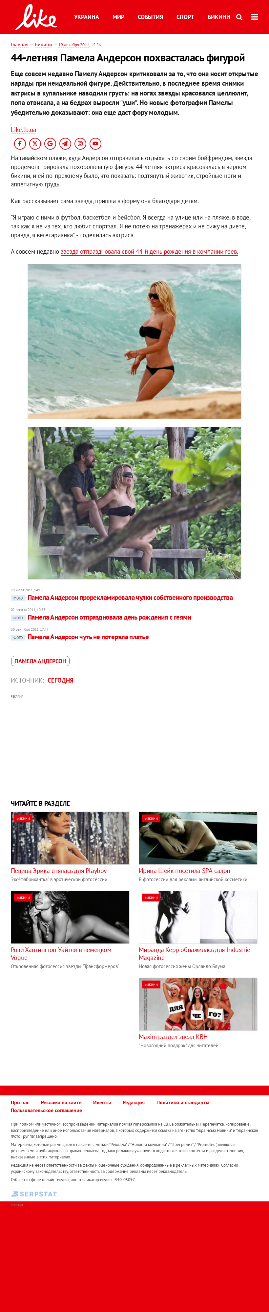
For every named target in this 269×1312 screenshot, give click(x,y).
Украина (86, 17)
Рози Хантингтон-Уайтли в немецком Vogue (61, 953)
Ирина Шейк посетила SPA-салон (184, 870)
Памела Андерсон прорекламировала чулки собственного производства (123, 597)
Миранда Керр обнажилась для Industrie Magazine (194, 953)
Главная (20, 44)
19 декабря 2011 (73, 45)
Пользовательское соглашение (46, 1110)
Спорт (185, 17)
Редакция (134, 1102)
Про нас (20, 1102)
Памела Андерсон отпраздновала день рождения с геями (102, 617)
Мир (118, 17)
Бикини (219, 17)
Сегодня (60, 680)
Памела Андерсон (40, 661)
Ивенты (102, 1102)
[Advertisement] (134, 746)
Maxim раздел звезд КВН (173, 1036)
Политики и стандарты (182, 1102)
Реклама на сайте (61, 1102)
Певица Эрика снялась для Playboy (59, 870)
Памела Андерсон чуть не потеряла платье (81, 636)
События (150, 17)
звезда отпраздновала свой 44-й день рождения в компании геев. (149, 251)
